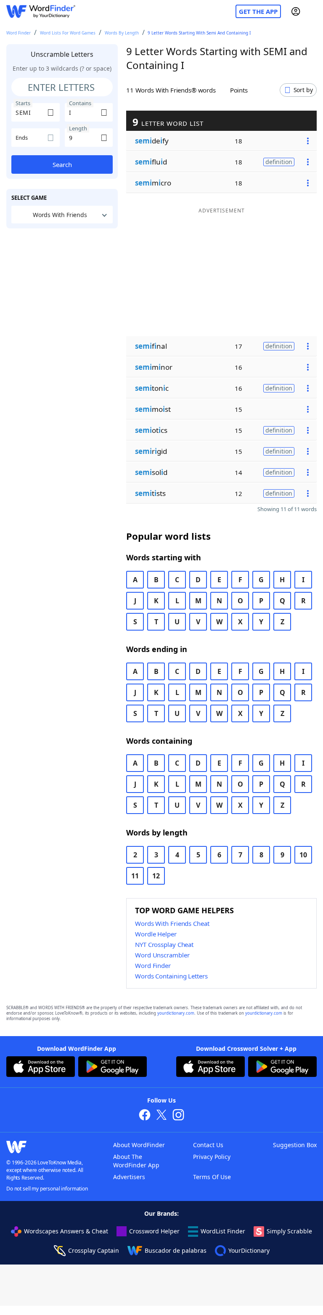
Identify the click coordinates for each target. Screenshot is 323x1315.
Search (62, 164)
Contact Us (208, 1145)
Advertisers (129, 1177)
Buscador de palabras (176, 1250)
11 (135, 875)
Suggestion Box (295, 1145)
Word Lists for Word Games (67, 32)
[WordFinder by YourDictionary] (40, 11)
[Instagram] (178, 1116)
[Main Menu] (313, 11)
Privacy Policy (211, 1157)
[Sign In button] (296, 11)
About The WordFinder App (136, 1161)
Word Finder (18, 32)
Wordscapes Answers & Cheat (66, 1231)
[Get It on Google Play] (112, 1067)
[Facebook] (144, 1116)
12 (156, 875)
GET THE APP (258, 11)
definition (278, 162)
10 (303, 854)
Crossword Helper (154, 1231)
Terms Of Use (212, 1177)
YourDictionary (249, 1250)
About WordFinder (139, 1145)
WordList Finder (223, 1231)
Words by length (122, 32)
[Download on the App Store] (40, 1067)
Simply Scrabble (289, 1231)
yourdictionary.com (175, 1013)
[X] (161, 1116)
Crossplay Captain (93, 1250)
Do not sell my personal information (47, 1188)
